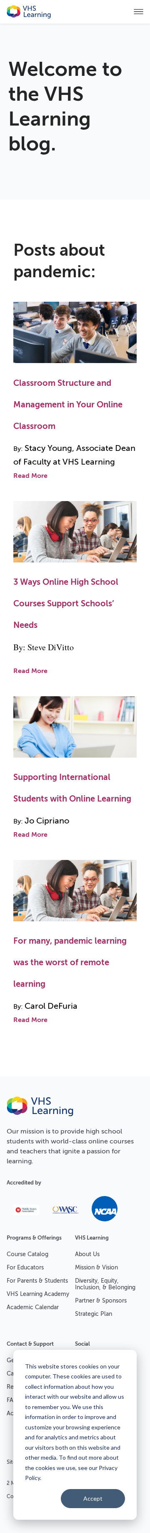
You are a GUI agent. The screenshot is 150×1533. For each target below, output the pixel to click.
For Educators (25, 1267)
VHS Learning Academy (38, 1294)
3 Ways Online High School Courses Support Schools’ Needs (65, 603)
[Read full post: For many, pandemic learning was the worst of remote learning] (75, 924)
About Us (87, 1254)
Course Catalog (27, 1254)
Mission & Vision (96, 1267)
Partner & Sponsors (101, 1301)
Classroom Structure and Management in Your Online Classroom (67, 404)
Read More (30, 476)
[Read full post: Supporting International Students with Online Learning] (75, 760)
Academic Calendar (33, 1307)
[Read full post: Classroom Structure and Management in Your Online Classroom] (75, 366)
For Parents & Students (37, 1281)
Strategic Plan (93, 1314)
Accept (92, 1498)
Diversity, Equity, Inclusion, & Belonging (105, 1284)
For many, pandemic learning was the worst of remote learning (70, 962)
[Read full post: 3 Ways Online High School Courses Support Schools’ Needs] (75, 565)
